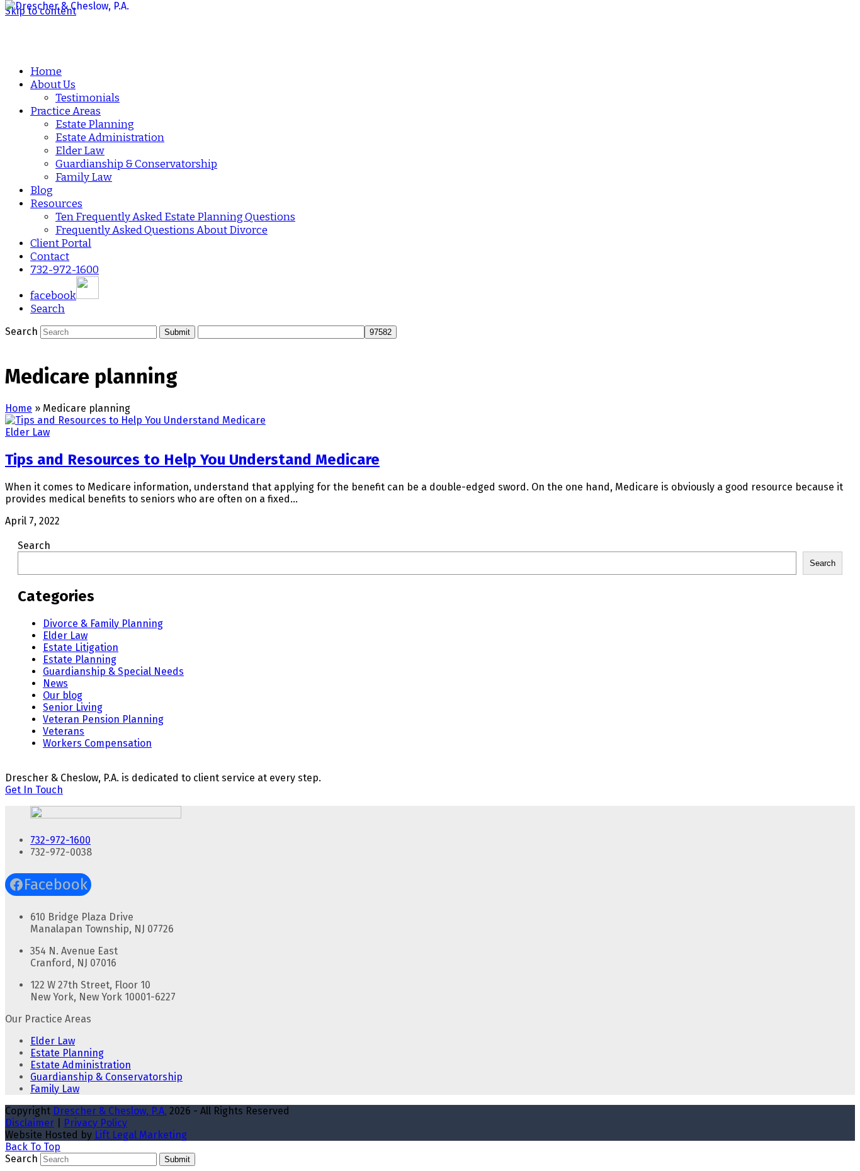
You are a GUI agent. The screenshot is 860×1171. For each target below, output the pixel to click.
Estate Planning (79, 659)
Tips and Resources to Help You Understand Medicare (192, 459)
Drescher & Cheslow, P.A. (110, 1111)
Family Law (54, 1089)
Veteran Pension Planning (103, 719)
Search (34, 546)
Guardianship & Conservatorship (106, 1077)
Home (18, 408)
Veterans (63, 731)
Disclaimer (29, 1123)
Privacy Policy (95, 1123)
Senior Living (73, 707)
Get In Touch (34, 790)
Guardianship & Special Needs (113, 671)
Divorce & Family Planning (103, 624)
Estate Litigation (80, 647)
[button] (47, 309)
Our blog (62, 695)
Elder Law (27, 432)
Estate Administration (80, 1065)
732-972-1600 (60, 840)
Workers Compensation (97, 743)
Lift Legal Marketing (140, 1135)
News (55, 683)
